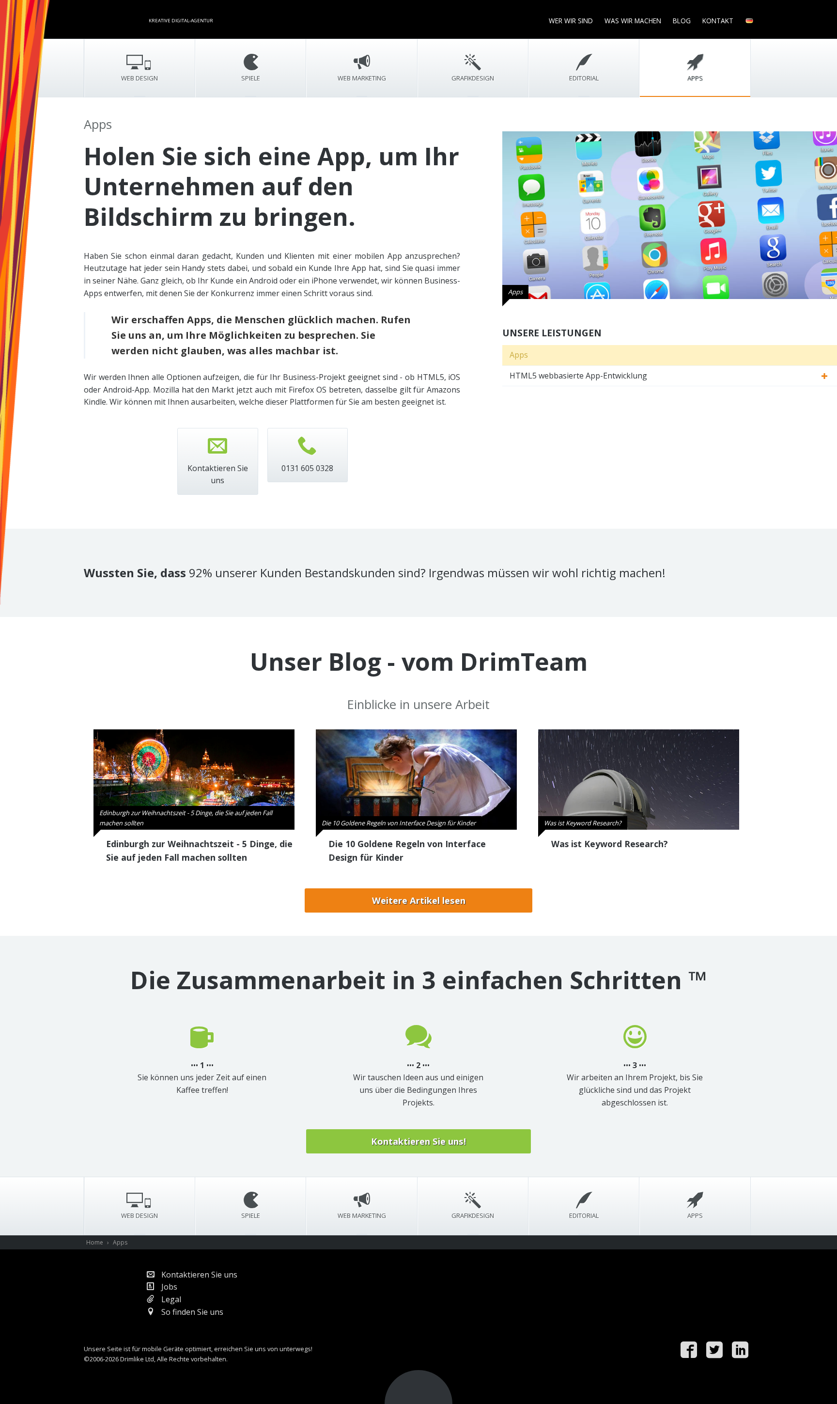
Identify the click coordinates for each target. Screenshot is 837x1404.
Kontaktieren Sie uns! (418, 1141)
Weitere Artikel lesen (418, 900)
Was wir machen (632, 20)
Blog (682, 20)
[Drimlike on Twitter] (717, 1351)
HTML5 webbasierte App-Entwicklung (578, 375)
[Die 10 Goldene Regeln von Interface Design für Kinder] (416, 778)
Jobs (168, 1286)
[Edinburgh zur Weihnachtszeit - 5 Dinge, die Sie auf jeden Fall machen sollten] (193, 778)
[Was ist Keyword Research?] (638, 778)
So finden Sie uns (191, 1312)
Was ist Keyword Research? (609, 844)
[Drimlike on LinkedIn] (742, 1351)
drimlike (113, 18)
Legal (170, 1299)
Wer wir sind (571, 20)
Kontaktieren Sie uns (198, 1274)
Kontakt (717, 20)
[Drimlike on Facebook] (691, 1351)
